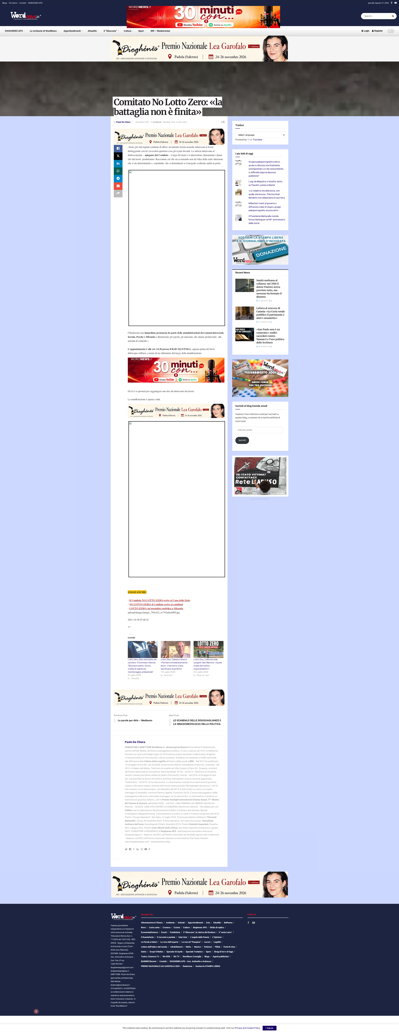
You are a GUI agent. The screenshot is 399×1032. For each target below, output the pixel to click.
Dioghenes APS (200, 927)
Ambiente (157, 122)
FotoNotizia (175, 932)
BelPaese (228, 922)
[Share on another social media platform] (118, 193)
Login (366, 30)
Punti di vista (229, 946)
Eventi (164, 932)
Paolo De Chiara (123, 122)
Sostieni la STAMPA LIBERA (207, 966)
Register (378, 30)
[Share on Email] (118, 186)
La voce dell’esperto (169, 941)
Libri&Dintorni (176, 946)
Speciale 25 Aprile (174, 951)
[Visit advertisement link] (203, 16)
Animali (181, 922)
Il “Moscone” (110, 31)
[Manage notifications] (36, 1011)
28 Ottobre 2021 (142, 122)
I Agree (269, 1028)
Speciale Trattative (194, 951)
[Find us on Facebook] (391, 3)
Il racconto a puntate (166, 937)
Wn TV (176, 956)
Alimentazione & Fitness (152, 922)
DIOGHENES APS (35, 3)
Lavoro (207, 941)
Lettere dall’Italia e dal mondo (154, 946)
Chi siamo (13, 3)
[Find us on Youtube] (395, 3)
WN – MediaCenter (160, 31)
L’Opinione (217, 937)
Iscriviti (242, 440)
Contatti (22, 3)
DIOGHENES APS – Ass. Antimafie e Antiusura (190, 961)
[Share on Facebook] (118, 148)
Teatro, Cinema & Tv (150, 956)
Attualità (92, 31)
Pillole (217, 946)
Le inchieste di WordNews (43, 31)
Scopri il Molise (156, 951)
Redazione (187, 966)
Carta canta (154, 927)
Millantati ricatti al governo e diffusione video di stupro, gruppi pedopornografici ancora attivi (265, 207)
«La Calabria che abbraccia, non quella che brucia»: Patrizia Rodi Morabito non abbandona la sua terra (267, 194)
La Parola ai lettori (149, 941)
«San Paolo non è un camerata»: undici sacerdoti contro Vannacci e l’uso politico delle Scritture (270, 336)
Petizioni (208, 946)
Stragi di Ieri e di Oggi (223, 951)
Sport (141, 31)
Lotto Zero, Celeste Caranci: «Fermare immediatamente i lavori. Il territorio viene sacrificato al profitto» (174, 664)
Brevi (143, 927)
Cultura (127, 31)
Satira (143, 951)
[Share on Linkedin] (118, 163)
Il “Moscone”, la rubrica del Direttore (199, 932)
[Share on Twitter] (118, 156)
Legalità (217, 941)
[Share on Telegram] (118, 178)
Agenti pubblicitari (221, 956)
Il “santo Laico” (225, 932)
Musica (197, 946)
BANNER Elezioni (148, 961)
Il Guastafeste (147, 937)
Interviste (182, 937)
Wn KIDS (166, 956)
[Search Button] (393, 16)
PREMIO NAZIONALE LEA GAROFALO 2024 (160, 966)
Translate (257, 139)
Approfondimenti (72, 31)
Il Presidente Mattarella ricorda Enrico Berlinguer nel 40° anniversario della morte (267, 220)
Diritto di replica (217, 927)
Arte (208, 922)
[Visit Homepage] (21, 16)
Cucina (177, 927)
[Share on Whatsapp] (118, 171)
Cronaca (166, 927)
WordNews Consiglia (192, 956)
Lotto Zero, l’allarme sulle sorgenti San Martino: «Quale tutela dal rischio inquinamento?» (208, 664)
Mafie (188, 946)
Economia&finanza (149, 932)
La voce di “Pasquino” (191, 941)
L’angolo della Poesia (199, 937)
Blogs (4, 3)
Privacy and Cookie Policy (247, 1028)
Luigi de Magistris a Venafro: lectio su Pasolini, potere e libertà (265, 183)
